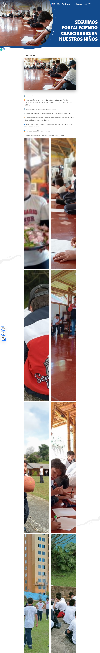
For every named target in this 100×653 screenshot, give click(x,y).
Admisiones (66, 4)
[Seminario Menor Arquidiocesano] (10, 4)
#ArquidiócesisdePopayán (47, 135)
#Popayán (62, 135)
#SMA (57, 135)
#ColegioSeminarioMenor (31, 135)
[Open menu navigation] (95, 4)
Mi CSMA (56, 4)
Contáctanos (77, 4)
